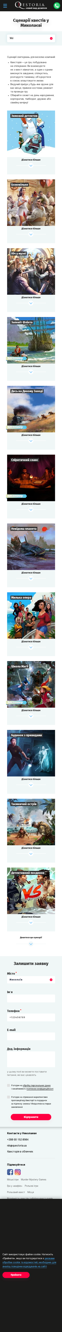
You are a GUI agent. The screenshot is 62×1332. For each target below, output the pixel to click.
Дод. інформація (18, 1049)
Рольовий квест (16, 1192)
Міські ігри (13, 1180)
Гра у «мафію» (14, 1186)
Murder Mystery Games (33, 1180)
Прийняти (16, 1274)
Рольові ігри (31, 1186)
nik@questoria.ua (17, 1145)
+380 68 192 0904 (17, 1140)
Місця (30, 1192)
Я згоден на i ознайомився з (32, 1087)
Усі (11, 46)
